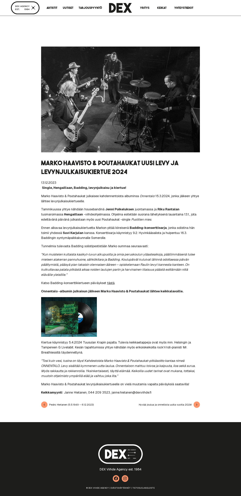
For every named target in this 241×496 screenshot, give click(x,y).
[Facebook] (116, 478)
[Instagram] (125, 478)
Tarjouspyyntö (90, 8)
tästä (111, 283)
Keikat (162, 8)
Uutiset (68, 8)
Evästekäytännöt (121, 488)
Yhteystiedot (183, 8)
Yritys (144, 8)
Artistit (52, 8)
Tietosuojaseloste (143, 488)
